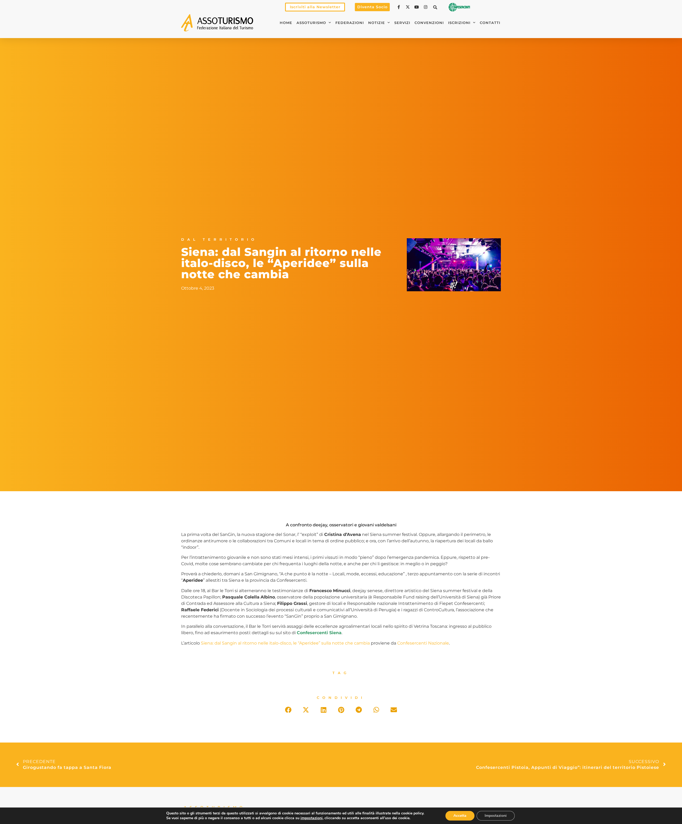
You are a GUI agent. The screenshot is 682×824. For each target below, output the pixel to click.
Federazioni (349, 23)
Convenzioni (429, 23)
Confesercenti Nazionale (423, 643)
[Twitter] (408, 7)
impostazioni (312, 818)
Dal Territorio (219, 239)
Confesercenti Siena (319, 632)
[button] (435, 7)
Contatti (490, 23)
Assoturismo (311, 23)
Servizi (402, 23)
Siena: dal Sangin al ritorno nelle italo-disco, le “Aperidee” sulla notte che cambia (285, 643)
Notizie (376, 23)
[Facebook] (399, 7)
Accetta (459, 815)
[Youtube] (417, 7)
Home (286, 23)
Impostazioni (496, 815)
